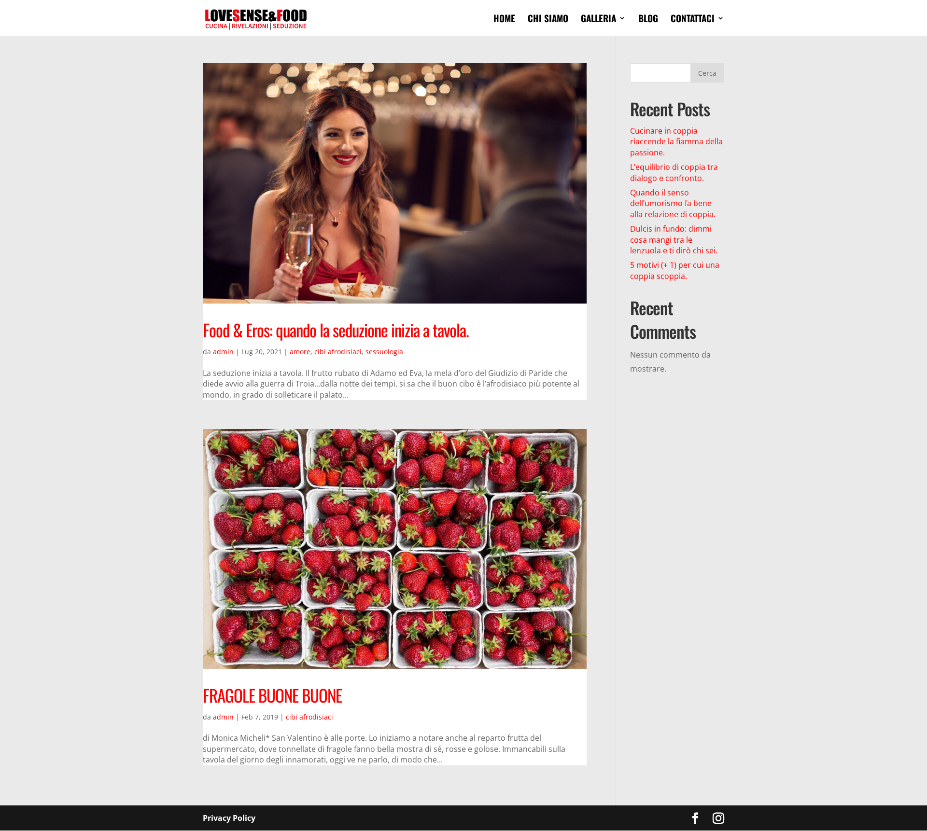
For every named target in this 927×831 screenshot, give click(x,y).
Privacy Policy (229, 818)
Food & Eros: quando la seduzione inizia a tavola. (336, 329)
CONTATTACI (693, 19)
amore (300, 351)
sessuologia (384, 351)
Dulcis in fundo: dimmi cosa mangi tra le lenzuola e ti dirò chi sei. (673, 239)
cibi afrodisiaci (338, 351)
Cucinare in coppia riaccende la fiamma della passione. (676, 141)
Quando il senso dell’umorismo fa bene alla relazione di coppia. (673, 203)
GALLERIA (598, 19)
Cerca (707, 73)
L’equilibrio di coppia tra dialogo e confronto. (674, 172)
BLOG (648, 19)
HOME (504, 19)
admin (223, 351)
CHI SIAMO (548, 19)
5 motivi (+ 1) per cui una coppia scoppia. (674, 270)
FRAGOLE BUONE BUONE (272, 694)
